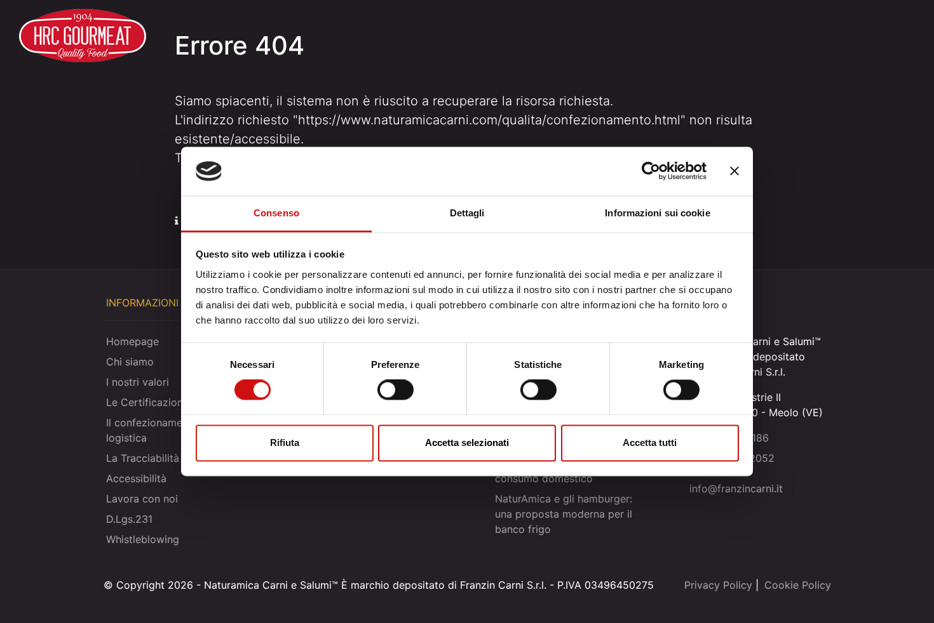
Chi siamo (130, 361)
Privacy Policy (718, 585)
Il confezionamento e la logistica (162, 430)
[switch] (395, 390)
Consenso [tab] (276, 212)
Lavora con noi (142, 498)
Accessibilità (136, 478)
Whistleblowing (142, 539)
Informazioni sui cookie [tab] (657, 212)
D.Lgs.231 (129, 519)
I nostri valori (137, 382)
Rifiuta (284, 442)
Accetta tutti (650, 442)
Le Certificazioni (146, 402)
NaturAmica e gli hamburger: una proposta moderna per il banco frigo (563, 513)
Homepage (132, 341)
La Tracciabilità (142, 458)
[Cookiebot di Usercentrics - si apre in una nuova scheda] (651, 171)
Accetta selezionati (467, 442)
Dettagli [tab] (467, 212)
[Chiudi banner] (734, 171)
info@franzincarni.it (736, 488)
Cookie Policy (797, 585)
